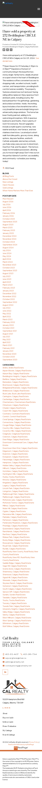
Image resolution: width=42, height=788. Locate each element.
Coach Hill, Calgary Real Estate (15, 411)
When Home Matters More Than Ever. (18, 190)
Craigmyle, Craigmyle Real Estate (16, 434)
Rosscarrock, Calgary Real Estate (16, 543)
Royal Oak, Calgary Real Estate (15, 546)
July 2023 (6, 276)
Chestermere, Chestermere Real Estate (19, 402)
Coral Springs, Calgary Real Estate (17, 419)
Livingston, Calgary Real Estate (15, 491)
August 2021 (8, 334)
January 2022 (8, 325)
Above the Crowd (10, 179)
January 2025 (8, 233)
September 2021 (10, 331)
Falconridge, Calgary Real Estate (16, 459)
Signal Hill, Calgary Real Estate (15, 577)
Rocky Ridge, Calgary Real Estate (16, 540)
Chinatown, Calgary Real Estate (16, 405)
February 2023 (9, 288)
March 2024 (8, 262)
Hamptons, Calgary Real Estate (16, 462)
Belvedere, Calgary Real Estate (16, 382)
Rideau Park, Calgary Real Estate (16, 537)
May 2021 (7, 339)
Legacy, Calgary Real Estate (14, 485)
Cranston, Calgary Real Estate (15, 436)
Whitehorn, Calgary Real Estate (16, 623)
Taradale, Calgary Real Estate (15, 597)
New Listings (8, 182)
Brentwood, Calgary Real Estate (16, 385)
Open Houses (8, 185)
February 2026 (9, 213)
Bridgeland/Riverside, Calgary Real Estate (20, 388)
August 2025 (8, 224)
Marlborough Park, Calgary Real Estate (18, 494)
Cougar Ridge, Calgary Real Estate (17, 425)
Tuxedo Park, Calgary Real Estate (16, 606)
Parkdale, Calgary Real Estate (15, 517)
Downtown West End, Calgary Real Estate (20, 448)
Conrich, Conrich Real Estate (14, 416)
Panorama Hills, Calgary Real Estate (17, 514)
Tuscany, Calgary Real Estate (15, 603)
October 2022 (9, 299)
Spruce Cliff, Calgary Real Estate (16, 592)
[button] (11, 654)
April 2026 (7, 210)
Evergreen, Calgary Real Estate (15, 457)
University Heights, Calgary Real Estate (19, 609)
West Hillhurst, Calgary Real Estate (17, 617)
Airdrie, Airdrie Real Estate (13, 367)
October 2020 (9, 356)
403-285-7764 (30, 654)
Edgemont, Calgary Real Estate (16, 451)
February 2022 (9, 322)
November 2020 (9, 354)
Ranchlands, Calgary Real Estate (16, 531)
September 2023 (10, 270)
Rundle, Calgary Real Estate (14, 548)
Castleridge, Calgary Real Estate (16, 399)
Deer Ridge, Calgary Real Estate (16, 439)
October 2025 (9, 219)
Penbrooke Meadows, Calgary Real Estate (20, 523)
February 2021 (9, 348)
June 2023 (7, 279)
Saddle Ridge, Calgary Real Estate (17, 563)
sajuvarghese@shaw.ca (15, 658)
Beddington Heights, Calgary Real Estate (24, 47)
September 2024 (10, 244)
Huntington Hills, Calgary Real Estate (18, 474)
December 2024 (9, 236)
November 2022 (9, 296)
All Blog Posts (8, 176)
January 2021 (8, 351)
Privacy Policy (34, 742)
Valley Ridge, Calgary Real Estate (16, 612)
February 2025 (9, 230)
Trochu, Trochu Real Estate (14, 600)
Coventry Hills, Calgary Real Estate (17, 431)
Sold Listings (8, 188)
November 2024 (9, 239)
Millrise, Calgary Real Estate (14, 505)
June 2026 (7, 207)
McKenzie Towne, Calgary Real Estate (18, 502)
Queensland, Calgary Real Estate (16, 528)
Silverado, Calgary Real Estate (15, 580)
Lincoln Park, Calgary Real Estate (16, 488)
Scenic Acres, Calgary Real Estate (17, 569)
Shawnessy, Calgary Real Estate (16, 571)
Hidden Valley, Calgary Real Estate (17, 465)
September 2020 (10, 359)
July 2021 (6, 336)
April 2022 (7, 316)
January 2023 (8, 290)
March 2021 (7, 345)
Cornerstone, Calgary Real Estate (16, 422)
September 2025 (10, 221)
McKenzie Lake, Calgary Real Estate (17, 500)
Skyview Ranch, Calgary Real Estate (17, 583)
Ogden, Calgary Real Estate (14, 511)
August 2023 (8, 273)
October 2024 (9, 242)
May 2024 (7, 256)
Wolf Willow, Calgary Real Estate (16, 626)
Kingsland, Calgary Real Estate (15, 482)
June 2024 (7, 253)
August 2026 (8, 201)
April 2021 (7, 342)
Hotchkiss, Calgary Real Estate (15, 471)
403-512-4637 (12, 654)
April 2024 (7, 259)
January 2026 (8, 216)
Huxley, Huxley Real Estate (14, 477)
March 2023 (7, 285)
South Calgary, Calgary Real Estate (17, 589)
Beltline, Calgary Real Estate (14, 379)
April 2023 (7, 282)
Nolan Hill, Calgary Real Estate (15, 508)
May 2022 (7, 313)
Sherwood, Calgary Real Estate (16, 574)
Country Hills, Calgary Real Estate (16, 428)
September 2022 (10, 302)
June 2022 (7, 311)
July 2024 (7, 250)
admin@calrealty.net (14, 662)
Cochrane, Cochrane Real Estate (16, 413)
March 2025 (8, 227)
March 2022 (8, 319)
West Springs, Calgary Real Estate (17, 620)
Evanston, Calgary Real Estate (15, 454)
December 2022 (9, 293)
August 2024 (8, 247)
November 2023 (9, 265)
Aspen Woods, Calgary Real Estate (17, 370)
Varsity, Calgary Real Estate (14, 614)
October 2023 (9, 267)
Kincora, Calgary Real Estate (14, 479)
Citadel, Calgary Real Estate (14, 408)
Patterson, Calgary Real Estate (15, 520)
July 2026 (6, 204)
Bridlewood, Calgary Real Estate (16, 390)
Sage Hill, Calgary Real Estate (15, 566)
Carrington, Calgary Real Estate (16, 396)
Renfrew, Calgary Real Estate (15, 534)
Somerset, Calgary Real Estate (15, 586)
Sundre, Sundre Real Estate (14, 594)
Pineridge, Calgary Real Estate (15, 525)
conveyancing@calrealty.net (18, 666)
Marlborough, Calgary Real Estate (16, 497)
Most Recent (8, 199)
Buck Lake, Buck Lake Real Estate (17, 393)
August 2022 (8, 305)
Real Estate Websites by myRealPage (21, 744)
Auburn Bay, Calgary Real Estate (16, 373)
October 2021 (8, 328)
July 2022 (7, 308)
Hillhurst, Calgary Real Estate (14, 468)
